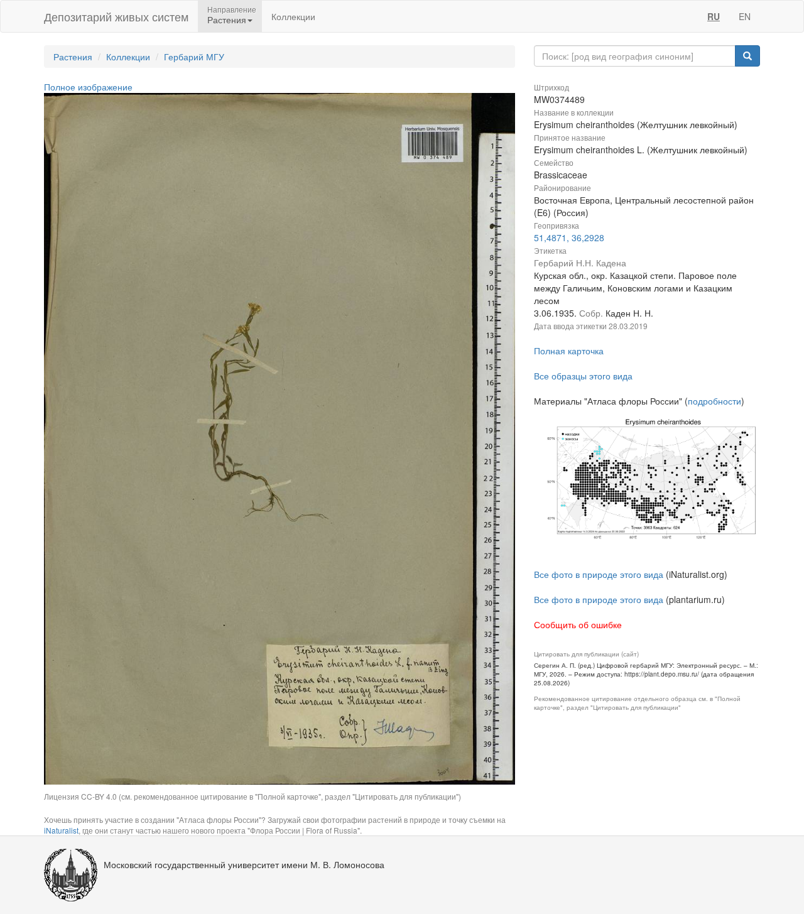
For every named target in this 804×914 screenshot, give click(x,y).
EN (745, 16)
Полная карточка (569, 350)
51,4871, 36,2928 (569, 237)
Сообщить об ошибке (578, 624)
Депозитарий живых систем (116, 16)
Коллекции (293, 16)
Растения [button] (226, 19)
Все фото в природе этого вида (598, 574)
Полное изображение (88, 86)
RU (713, 16)
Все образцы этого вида (583, 375)
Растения (72, 56)
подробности (714, 400)
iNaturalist (61, 830)
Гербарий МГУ (194, 56)
